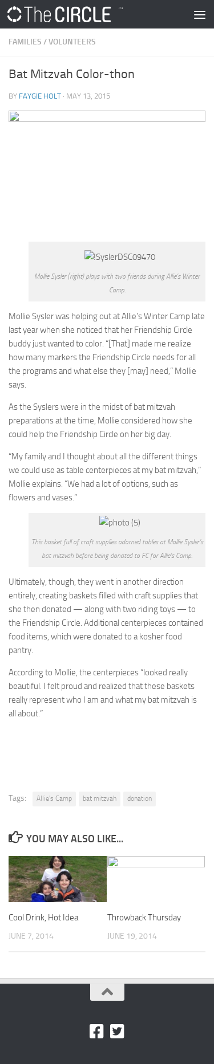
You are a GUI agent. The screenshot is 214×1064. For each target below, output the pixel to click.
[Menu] (199, 14)
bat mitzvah (99, 798)
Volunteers (72, 42)
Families (25, 42)
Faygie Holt (40, 96)
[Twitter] (118, 1031)
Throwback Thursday (144, 917)
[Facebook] (97, 1031)
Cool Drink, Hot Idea (43, 917)
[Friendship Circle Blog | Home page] (84, 14)
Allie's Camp (54, 798)
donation (139, 798)
